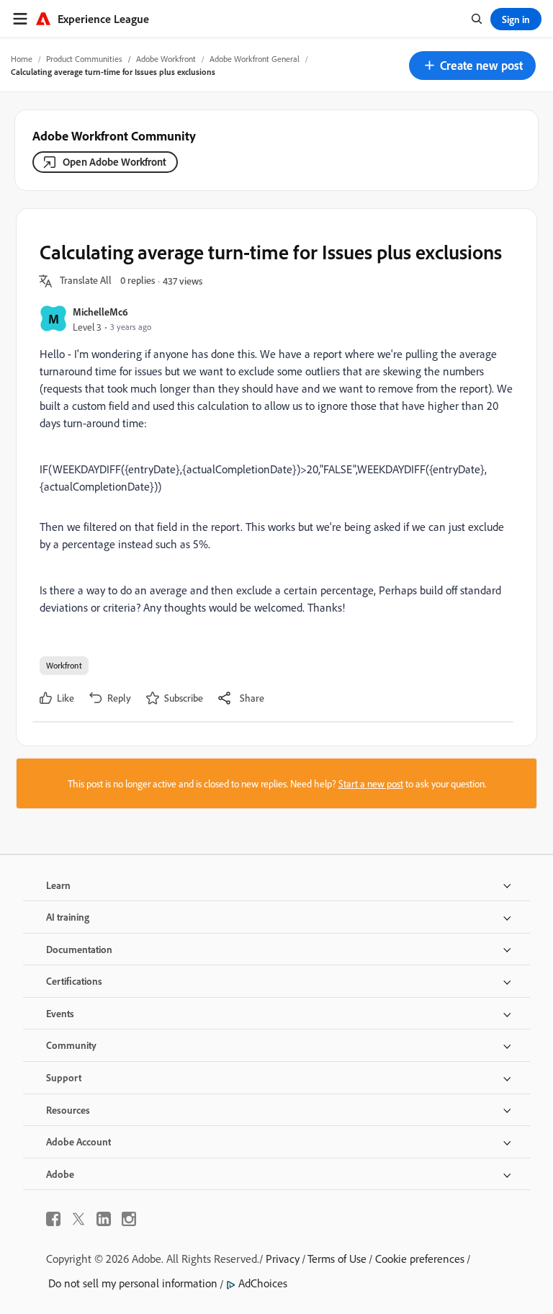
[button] (472, 65)
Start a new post (370, 783)
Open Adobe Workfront (114, 162)
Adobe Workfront (166, 58)
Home (21, 58)
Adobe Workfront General (255, 58)
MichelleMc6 (100, 311)
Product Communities (84, 58)
